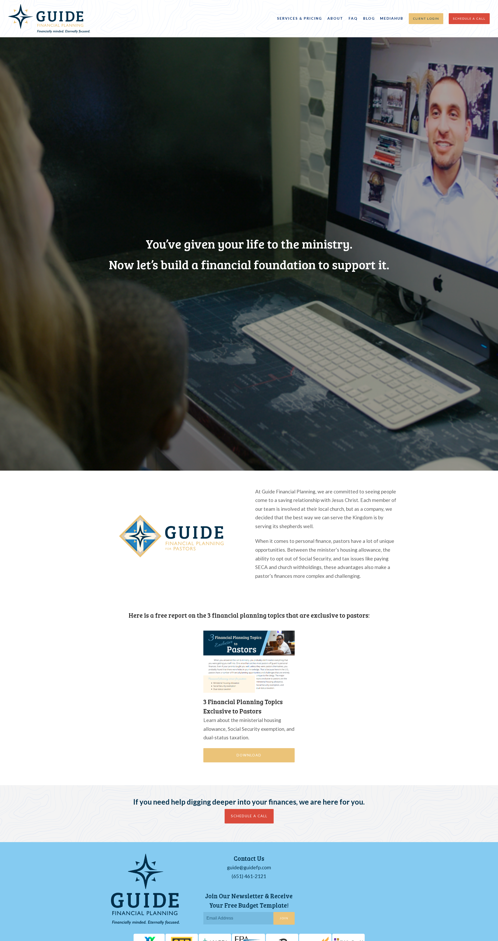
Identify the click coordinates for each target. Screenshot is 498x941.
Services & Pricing (299, 18)
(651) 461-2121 (249, 876)
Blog (369, 18)
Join (284, 918)
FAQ (353, 18)
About (335, 18)
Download (249, 755)
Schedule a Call (469, 18)
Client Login (426, 18)
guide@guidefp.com (249, 867)
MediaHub (391, 18)
